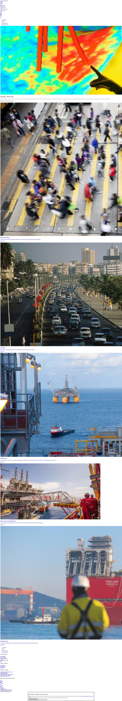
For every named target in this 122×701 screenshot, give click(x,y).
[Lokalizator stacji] (61, 13)
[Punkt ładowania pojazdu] (61, 14)
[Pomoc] (61, 15)
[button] (61, 6)
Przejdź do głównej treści (4, 0)
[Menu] (61, 18)
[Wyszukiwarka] (61, 16)
